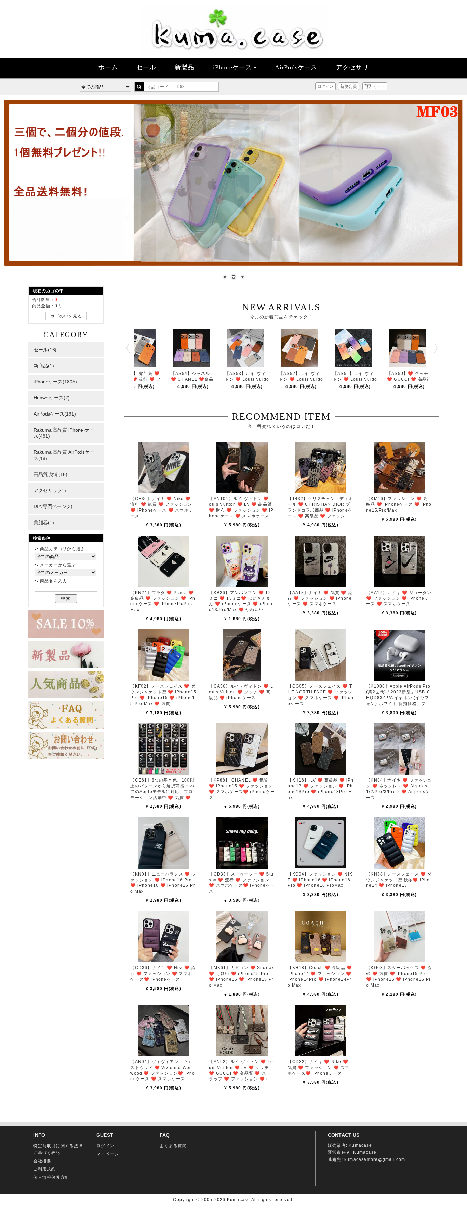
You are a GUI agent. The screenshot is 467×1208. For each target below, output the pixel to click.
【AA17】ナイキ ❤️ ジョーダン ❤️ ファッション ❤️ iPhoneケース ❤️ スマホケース (398, 598)
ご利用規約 (44, 1169)
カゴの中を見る (66, 316)
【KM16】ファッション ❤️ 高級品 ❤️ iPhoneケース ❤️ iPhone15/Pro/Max (398, 504)
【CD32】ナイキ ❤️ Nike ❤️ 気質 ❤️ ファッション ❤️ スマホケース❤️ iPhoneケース (318, 1067)
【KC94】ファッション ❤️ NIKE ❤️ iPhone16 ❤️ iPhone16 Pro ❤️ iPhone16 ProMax (320, 880)
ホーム (108, 67)
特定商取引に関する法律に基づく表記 (58, 1149)
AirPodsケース (296, 67)
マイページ (107, 1154)
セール (146, 67)
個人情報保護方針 (51, 1177)
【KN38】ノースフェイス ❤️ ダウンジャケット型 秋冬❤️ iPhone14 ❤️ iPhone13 (399, 880)
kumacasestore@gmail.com (374, 1159)
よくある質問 (173, 1145)
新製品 (185, 67)
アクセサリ (352, 67)
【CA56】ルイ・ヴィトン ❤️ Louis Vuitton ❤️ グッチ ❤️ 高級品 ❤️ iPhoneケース (241, 692)
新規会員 (348, 86)
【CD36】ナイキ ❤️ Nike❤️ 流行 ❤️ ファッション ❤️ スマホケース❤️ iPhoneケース (163, 973)
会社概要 (42, 1160)
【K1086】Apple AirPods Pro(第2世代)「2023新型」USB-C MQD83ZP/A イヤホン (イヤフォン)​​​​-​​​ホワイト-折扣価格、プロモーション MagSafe (398, 697)
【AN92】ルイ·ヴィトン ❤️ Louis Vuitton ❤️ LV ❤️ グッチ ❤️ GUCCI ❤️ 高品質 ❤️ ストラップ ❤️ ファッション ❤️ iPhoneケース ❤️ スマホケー (241, 1073)
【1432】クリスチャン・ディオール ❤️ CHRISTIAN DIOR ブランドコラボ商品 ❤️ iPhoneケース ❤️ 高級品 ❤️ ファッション (320, 510)
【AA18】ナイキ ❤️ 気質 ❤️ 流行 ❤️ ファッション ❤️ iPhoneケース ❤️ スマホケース (320, 598)
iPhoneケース (232, 67)
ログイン (325, 86)
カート (379, 86)
